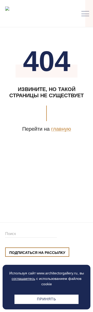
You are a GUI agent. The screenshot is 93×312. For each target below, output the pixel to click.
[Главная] (32, 13)
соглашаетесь (23, 278)
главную (61, 129)
